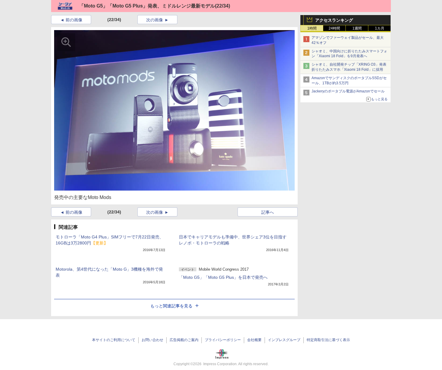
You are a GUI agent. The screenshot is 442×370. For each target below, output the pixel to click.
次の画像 (154, 19)
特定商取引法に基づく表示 (328, 340)
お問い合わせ (152, 340)
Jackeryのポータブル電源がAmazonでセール (348, 91)
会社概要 (254, 340)
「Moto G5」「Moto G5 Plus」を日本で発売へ (223, 277)
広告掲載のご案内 (184, 340)
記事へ (267, 212)
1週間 (357, 28)
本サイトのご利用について (113, 340)
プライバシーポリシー (223, 340)
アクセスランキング (334, 20)
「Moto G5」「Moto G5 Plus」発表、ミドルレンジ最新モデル (147, 5)
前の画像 (74, 19)
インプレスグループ (284, 340)
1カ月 (379, 28)
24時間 (334, 28)
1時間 (312, 28)
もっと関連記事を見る (171, 305)
